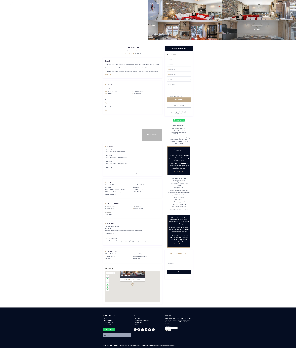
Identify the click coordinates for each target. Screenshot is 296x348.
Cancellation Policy (110, 212)
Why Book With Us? (178, 171)
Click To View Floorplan (133, 173)
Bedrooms (110, 146)
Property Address (112, 251)
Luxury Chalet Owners (109, 326)
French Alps (135, 50)
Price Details (110, 223)
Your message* (170, 263)
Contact (158, 3)
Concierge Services (179, 243)
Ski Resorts (150, 3)
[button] (132, 284)
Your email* (169, 256)
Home (121, 3)
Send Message (179, 99)
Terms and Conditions (113, 203)
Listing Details (111, 182)
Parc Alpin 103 (125, 275)
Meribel (129, 50)
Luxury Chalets (138, 3)
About (127, 3)
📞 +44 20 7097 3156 (170, 3)
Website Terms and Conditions (142, 320)
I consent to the (175, 96)
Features (109, 84)
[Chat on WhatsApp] (179, 120)
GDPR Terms (179, 96)
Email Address (168, 326)
